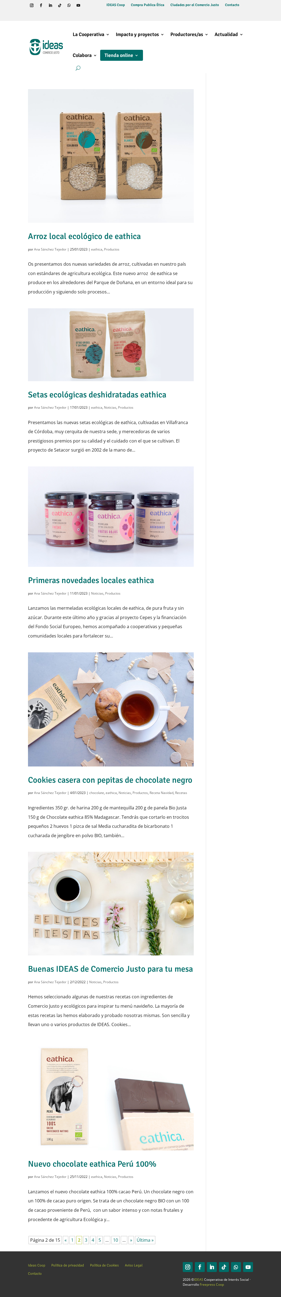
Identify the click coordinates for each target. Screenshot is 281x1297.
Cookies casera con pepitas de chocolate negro (110, 780)
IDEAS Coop (115, 5)
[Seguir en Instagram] (31, 5)
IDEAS (198, 1279)
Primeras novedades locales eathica (91, 580)
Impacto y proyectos (137, 34)
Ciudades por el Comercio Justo (194, 5)
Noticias (110, 407)
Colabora (82, 55)
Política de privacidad (67, 1265)
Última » (145, 1240)
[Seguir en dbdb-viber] (31, 15)
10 (115, 1240)
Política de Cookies (104, 1265)
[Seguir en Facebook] (40, 5)
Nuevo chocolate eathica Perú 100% (92, 1164)
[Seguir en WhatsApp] (68, 5)
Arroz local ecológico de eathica (84, 236)
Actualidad (226, 34)
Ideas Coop (36, 1265)
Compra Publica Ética (147, 5)
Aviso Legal (134, 1265)
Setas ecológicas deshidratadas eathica (97, 394)
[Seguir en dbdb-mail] (40, 15)
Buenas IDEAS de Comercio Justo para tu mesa (110, 969)
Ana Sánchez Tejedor (50, 249)
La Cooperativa (88, 34)
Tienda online (119, 55)
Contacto (232, 5)
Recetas (181, 792)
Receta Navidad (161, 792)
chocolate (96, 792)
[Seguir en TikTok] (59, 5)
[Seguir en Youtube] (78, 5)
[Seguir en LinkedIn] (50, 5)
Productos (111, 249)
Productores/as (186, 34)
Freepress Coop (212, 1284)
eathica (96, 249)
